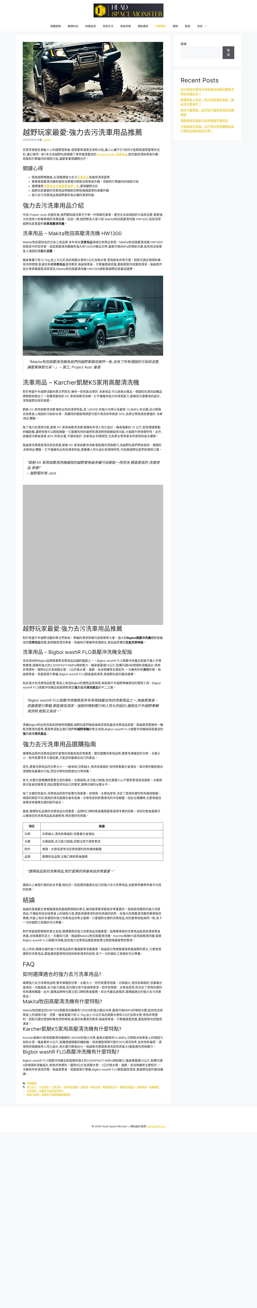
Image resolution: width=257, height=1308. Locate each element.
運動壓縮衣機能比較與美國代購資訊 (204, 120)
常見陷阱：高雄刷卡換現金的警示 (45, 1030)
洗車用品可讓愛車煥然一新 (61, 186)
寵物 (175, 26)
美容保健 (125, 26)
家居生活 (108, 26)
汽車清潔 (56, 1026)
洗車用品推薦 (70, 1026)
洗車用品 (83, 177)
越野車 (84, 1026)
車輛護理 (154, 1026)
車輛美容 (142, 1026)
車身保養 (95, 1026)
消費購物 (160, 26)
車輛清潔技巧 (110, 1026)
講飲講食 (143, 26)
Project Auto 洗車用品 (112, 154)
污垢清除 (44, 1026)
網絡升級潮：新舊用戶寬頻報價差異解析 (49, 1034)
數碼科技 (73, 26)
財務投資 (90, 26)
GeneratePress (156, 1066)
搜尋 (184, 44)
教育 (187, 26)
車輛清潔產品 (127, 1026)
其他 (199, 26)
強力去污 (32, 1026)
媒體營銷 (55, 26)
